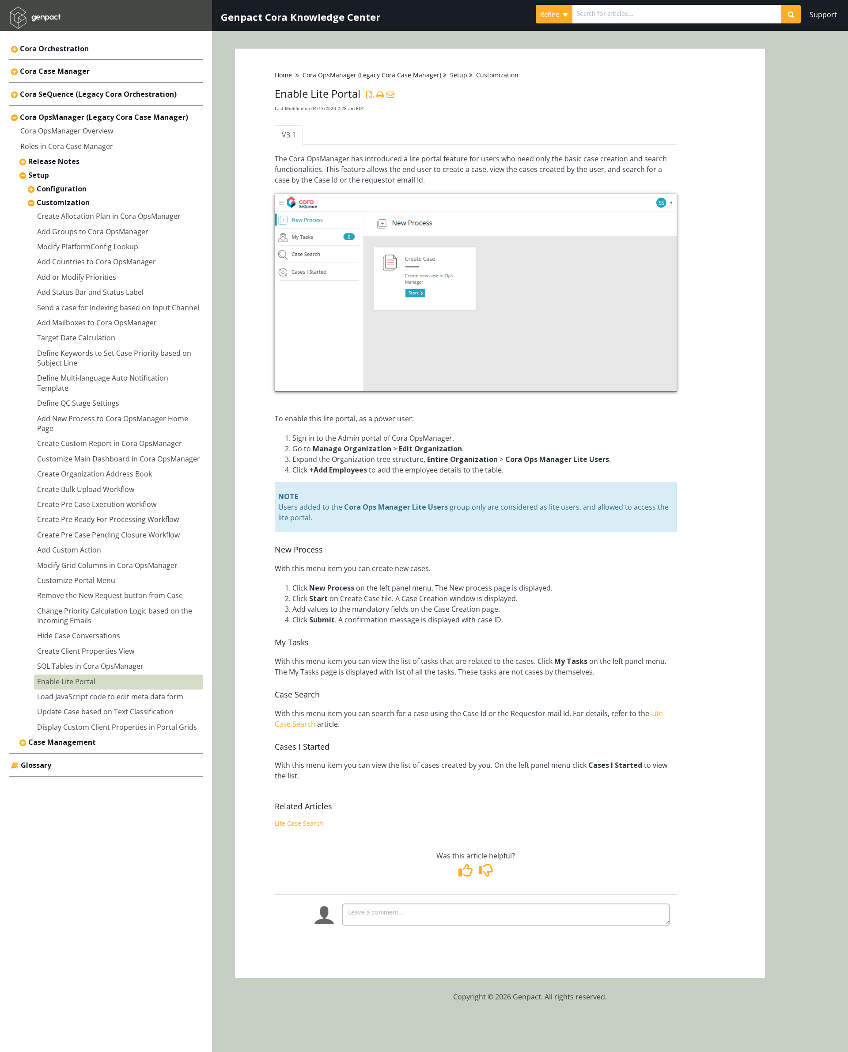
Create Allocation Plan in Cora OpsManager (109, 216)
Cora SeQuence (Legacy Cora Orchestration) (98, 94)
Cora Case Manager (55, 71)
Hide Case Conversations (78, 635)
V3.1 (289, 135)
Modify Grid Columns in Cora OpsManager (107, 565)
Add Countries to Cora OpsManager (96, 262)
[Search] (791, 14)
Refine (550, 14)
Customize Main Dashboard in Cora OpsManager (118, 459)
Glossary (36, 765)
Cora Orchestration (54, 48)
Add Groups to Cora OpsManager (92, 231)
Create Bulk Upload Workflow (85, 489)
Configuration (62, 189)
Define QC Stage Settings (78, 403)
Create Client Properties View (85, 651)
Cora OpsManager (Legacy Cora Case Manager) (104, 117)
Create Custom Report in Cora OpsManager (109, 443)
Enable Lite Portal (66, 681)
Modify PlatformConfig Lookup (87, 247)
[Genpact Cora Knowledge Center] (35, 11)
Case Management (62, 742)
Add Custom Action (69, 550)
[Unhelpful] (486, 873)
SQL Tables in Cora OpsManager (90, 666)
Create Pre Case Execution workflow (96, 504)
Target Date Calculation (76, 338)
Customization (63, 202)
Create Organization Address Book (94, 474)
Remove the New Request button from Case (110, 595)
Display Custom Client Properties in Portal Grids (117, 727)
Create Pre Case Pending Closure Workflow (108, 535)
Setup (38, 175)
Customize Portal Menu (76, 580)
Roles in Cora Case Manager (66, 146)
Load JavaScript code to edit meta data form (110, 696)
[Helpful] (467, 873)
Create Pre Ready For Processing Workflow (108, 519)
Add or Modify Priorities (76, 277)
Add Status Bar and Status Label (90, 292)
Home (283, 75)
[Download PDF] (370, 94)
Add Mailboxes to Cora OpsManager (97, 323)
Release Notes (54, 161)
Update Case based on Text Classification (105, 712)
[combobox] (677, 14)
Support (823, 14)
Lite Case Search (299, 823)
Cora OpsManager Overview (66, 131)
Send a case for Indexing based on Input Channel (118, 308)
